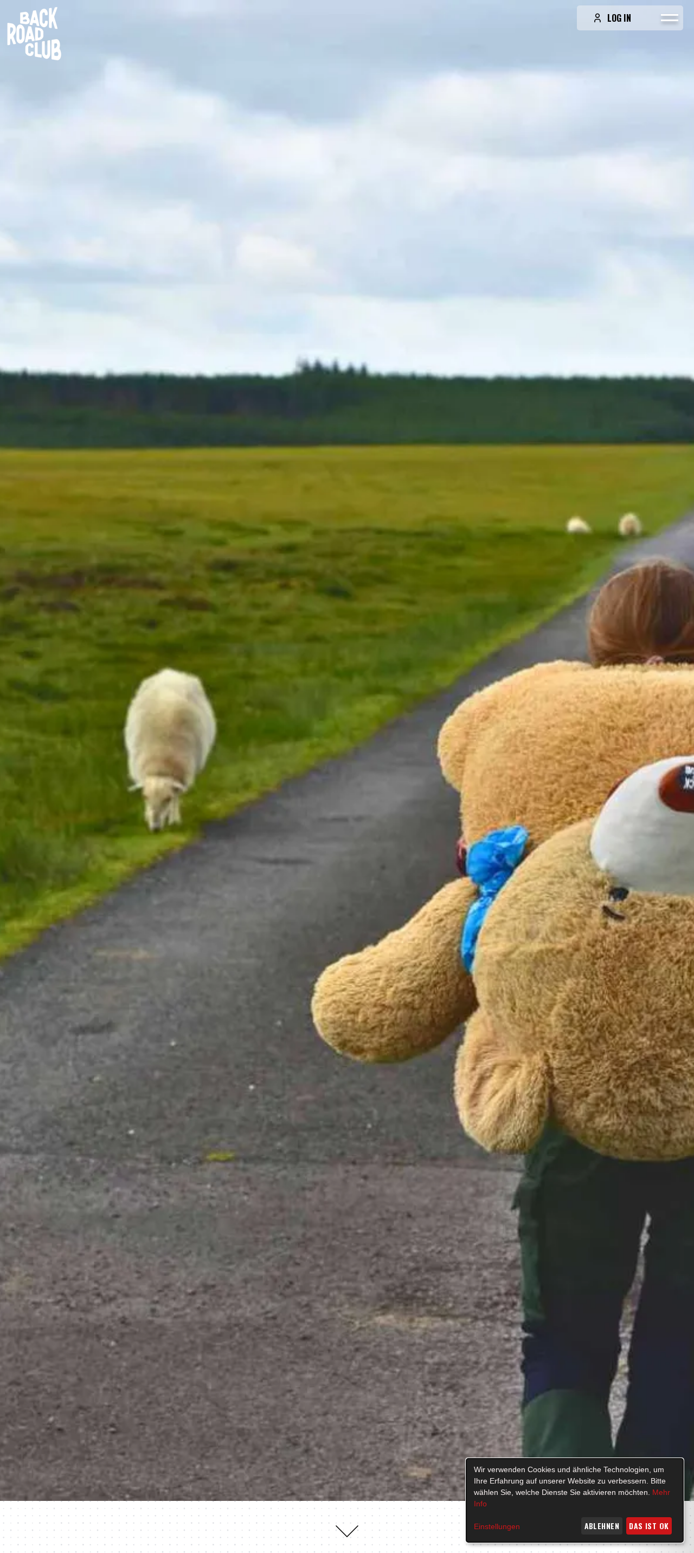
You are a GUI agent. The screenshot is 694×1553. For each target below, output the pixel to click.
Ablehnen (601, 1525)
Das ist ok (649, 1525)
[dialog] (574, 1500)
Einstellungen (497, 1526)
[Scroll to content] (347, 1531)
